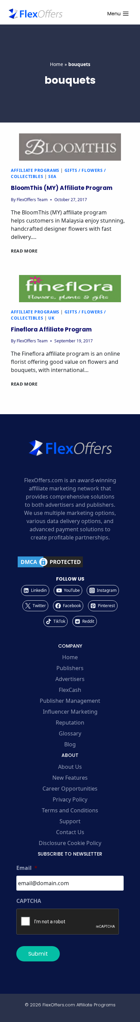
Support (70, 821)
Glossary (70, 733)
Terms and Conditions (70, 810)
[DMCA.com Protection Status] (70, 562)
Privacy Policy (70, 799)
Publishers (70, 668)
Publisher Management (70, 700)
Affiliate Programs (35, 170)
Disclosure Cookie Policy (70, 843)
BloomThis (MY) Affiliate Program (61, 188)
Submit (38, 954)
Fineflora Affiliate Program (51, 329)
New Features (70, 777)
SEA (52, 176)
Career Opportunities (70, 788)
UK (51, 318)
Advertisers (70, 679)
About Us (70, 766)
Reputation (70, 722)
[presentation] (70, 147)
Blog (70, 744)
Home (56, 64)
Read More (24, 251)
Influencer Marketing (70, 711)
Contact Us (70, 832)
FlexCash (70, 690)
